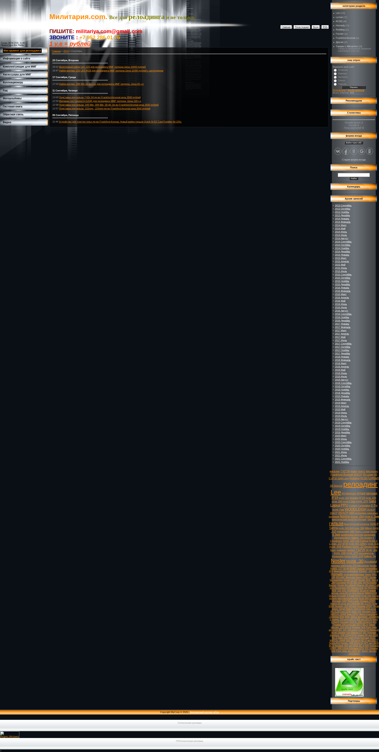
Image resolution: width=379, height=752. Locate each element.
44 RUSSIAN (370, 582)
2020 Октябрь (342, 445)
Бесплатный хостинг (201, 712)
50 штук (364, 590)
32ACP (374, 524)
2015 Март (341, 258)
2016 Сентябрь (343, 314)
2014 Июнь (341, 231)
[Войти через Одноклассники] (369, 151)
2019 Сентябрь (343, 422)
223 (339, 590)
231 (367, 648)
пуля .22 (358, 546)
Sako (372, 501)
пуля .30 (354, 561)
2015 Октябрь (342, 277)
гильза (336, 523)
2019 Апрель (342, 406)
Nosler (338, 561)
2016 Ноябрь (342, 317)
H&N (351, 513)
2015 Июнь (341, 268)
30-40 (369, 550)
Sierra (333, 528)
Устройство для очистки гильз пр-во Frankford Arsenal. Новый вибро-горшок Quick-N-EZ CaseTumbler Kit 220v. (120, 121)
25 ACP (371, 509)
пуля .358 (359, 528)
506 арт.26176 (364, 619)
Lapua (335, 505)
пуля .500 (337, 501)
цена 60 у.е (345, 593)
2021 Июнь (341, 452)
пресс (361, 471)
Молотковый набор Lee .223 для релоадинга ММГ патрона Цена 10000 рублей (102, 67)
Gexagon (341, 582)
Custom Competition (359, 505)
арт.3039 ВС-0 (356, 645)
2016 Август (341, 310)
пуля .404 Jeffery (358, 543)
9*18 (362, 497)
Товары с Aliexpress (347, 46)
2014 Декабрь (342, 251)
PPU (344, 505)
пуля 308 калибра (368, 598)
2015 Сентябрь (343, 274)
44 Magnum (349, 493)
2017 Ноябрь (342, 350)
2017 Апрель (342, 333)
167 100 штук (350, 630)
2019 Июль (341, 416)
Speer (368, 574)
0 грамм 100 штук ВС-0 (343, 619)
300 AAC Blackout (345, 577)
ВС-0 (364, 640)
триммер (341, 550)
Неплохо (343, 77)
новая (372, 590)
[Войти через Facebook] (345, 151)
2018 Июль (341, 376)
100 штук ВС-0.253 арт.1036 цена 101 (353, 610)
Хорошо (342, 73)
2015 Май (340, 264)
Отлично (343, 70)
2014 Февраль (342, 222)
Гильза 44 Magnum (368, 630)
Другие (339, 42)
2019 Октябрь (342, 425)
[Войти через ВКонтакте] (337, 151)
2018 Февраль (342, 360)
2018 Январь (342, 356)
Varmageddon (342, 537)
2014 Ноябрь (342, 248)
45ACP (358, 474)
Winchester (372, 471)
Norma (345, 516)
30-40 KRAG (350, 568)
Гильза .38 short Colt (367, 585)
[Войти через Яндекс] (353, 151)
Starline (351, 550)
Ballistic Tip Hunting (361, 537)
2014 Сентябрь (343, 241)
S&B (352, 531)
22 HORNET (371, 587)
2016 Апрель (342, 297)
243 (348, 587)
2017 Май (340, 337)
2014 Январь (342, 218)
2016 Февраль (342, 291)
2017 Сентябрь (343, 343)
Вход (315, 27)
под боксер (358, 593)
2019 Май (340, 409)
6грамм (339, 645)
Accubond (370, 561)
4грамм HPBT (364, 606)
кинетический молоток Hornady (349, 519)
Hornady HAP (339, 601)
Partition (347, 546)
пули (376, 571)
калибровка (347, 534)
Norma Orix (357, 587)
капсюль (346, 565)
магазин (335, 471)
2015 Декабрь (342, 284)
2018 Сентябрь (343, 383)
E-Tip (374, 505)
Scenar (354, 516)
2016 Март (341, 294)
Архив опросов (356, 90)
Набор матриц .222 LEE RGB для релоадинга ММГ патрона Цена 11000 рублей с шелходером (111, 70)
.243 (370, 571)
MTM (345, 543)
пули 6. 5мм (372, 516)
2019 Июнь (341, 412)
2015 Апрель (342, 261)
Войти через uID (353, 143)
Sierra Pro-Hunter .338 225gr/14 (346, 643)
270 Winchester (361, 565)
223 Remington (338, 587)
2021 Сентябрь (343, 458)
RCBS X (373, 541)
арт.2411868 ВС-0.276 (359, 603)
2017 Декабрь (342, 353)
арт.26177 (372, 640)
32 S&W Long (341, 478)
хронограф (343, 531)
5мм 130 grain (345, 637)
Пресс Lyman (362, 531)
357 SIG (358, 582)
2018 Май (340, 370)
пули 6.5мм (349, 501)
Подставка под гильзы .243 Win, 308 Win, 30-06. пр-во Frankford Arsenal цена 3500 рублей (109, 104)
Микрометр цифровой (346, 571)
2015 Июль (341, 271)
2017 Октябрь (342, 347)
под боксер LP (354, 632)
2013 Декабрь (342, 215)
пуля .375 (352, 553)
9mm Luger (353, 601)
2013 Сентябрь (343, 205)
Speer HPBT (362, 577)
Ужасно (342, 84)
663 (375, 622)
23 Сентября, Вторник (65, 60)
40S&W (361, 493)
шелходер (369, 534)
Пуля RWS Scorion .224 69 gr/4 (353, 605)
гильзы (361, 568)
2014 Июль (341, 235)
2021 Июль (341, 455)
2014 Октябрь (342, 245)
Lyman (339, 17)
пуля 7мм (338, 509)
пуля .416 (373, 543)
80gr (347, 616)
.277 (340, 568)
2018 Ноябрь (342, 389)
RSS (325, 27)
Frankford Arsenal (345, 38)
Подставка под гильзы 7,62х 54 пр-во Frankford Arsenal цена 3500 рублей (100, 97)
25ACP (333, 513)
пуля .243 (357, 556)
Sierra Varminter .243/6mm (364, 616)
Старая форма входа (354, 159)
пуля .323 (349, 540)
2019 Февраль (342, 399)
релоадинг (360, 484)
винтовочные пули (348, 598)
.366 (375, 550)
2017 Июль (341, 340)
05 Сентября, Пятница (65, 115)
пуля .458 (335, 546)
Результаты (339, 90)
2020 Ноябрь (342, 448)
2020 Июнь (341, 439)
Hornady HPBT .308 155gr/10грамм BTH (354, 647)
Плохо (341, 80)
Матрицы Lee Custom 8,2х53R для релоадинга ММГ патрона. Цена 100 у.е (100, 101)
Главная (286, 27)
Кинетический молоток (356, 524)
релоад (371, 493)
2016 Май (340, 300)
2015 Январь (342, 254)
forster (373, 565)
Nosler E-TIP (351, 580)
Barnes (333, 585)
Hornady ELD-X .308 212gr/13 (356, 622)
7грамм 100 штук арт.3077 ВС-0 (350, 624)
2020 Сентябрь (343, 442)
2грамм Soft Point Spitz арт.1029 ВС (354, 649)
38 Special (336, 485)
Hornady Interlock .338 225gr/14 (353, 633)
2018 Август (341, 379)
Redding (340, 29)
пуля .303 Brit (345, 528)
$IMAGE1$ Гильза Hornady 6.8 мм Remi (353, 594)
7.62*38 (345, 471)
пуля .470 (371, 498)
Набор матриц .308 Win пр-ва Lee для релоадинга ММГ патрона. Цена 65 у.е (101, 84)
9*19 (334, 497)
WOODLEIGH (355, 509)
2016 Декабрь (342, 320)
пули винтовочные (354, 574)
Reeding (354, 498)
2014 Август (341, 238)
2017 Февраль (342, 327)
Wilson (368, 528)
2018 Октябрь (342, 386)
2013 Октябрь (342, 208)
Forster (340, 33)
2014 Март (341, 225)
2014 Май (340, 228)
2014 (66, 51)
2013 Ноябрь (342, 212)
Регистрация (302, 27)
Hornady (340, 25)
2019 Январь (342, 396)
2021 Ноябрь (342, 462)
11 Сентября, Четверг (65, 90)
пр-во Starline (338, 632)
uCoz (216, 712)
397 (365, 632)
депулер (358, 534)
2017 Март (341, 330)
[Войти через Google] (361, 151)
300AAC (363, 571)
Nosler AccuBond (346, 585)
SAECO (371, 519)
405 (367, 645)
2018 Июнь (341, 373)
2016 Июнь (341, 304)
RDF (334, 590)
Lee (338, 13)
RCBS (339, 21)
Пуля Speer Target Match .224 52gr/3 (355, 607)
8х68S (333, 568)
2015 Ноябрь (342, 281)
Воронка (335, 565)
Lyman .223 (335, 543)
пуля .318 (344, 498)
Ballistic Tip (370, 556)
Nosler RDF (364, 580)
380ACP (343, 513)
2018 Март (341, 363)
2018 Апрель (342, 366)
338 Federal (361, 541)
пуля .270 (362, 501)
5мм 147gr (352, 614)
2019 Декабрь (342, 432)
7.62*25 (360, 550)
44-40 (350, 582)
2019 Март (341, 402)
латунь (335, 593)
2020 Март (341, 435)
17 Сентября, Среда (64, 77)
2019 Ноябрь (342, 429)
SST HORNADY (350, 590)
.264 (361, 516)
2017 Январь (342, 324)
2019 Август (341, 419)
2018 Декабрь (342, 393)
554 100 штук (353, 640)
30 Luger (368, 474)
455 (346, 645)
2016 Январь (342, 287)
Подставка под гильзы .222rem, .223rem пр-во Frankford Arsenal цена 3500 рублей (104, 108)
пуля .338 (340, 553)
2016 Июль (341, 307)
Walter (353, 471)
